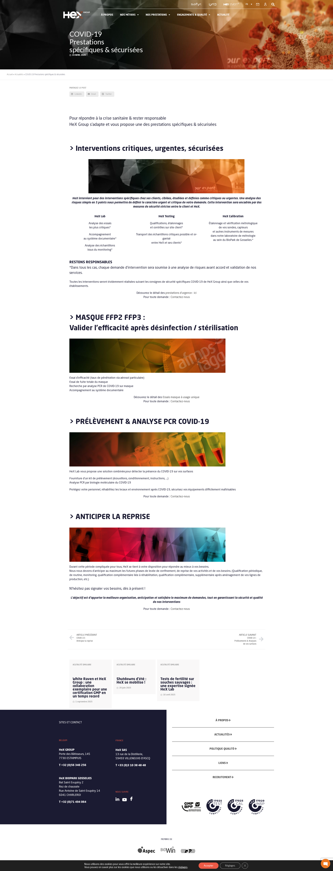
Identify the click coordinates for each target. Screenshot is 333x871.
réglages (182, 867)
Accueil (9, 74)
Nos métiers (127, 14)
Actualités (19, 74)
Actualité (223, 14)
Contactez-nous (180, 296)
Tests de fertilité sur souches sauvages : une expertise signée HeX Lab (177, 684)
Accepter (208, 865)
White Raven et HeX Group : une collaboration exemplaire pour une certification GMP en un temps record (90, 687)
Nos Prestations (156, 14)
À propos (107, 14)
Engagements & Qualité (192, 14)
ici (195, 292)
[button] (325, 863)
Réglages (230, 865)
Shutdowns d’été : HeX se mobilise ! (131, 680)
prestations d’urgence (178, 292)
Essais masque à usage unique (180, 397)
